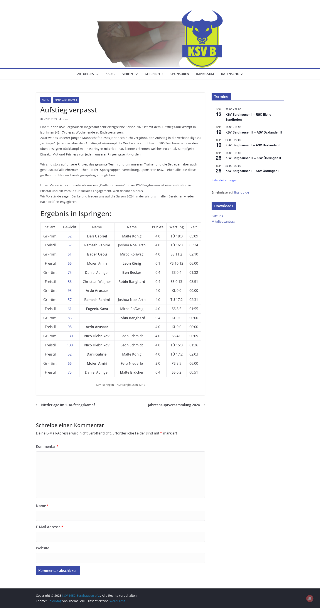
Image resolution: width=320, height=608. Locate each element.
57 (70, 245)
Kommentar (47, 446)
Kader (110, 74)
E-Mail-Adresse (49, 526)
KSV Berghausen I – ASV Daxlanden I (253, 145)
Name (42, 505)
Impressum (205, 74)
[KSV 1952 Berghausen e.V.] (160, 13)
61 (70, 254)
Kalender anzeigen (224, 180)
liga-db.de (241, 192)
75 (70, 272)
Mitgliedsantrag (223, 221)
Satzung (217, 216)
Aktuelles (85, 74)
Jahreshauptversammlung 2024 (174, 405)
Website (42, 548)
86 (70, 281)
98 (70, 290)
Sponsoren (179, 74)
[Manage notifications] (309, 598)
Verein (127, 74)
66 (70, 263)
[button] (96, 74)
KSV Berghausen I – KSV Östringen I (252, 171)
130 (70, 336)
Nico (65, 119)
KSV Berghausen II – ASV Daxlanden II (254, 132)
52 (70, 236)
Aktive (45, 99)
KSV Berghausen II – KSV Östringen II (253, 158)
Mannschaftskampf (66, 99)
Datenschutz (232, 74)
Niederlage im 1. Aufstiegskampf (68, 405)
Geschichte (154, 74)
